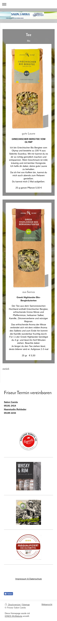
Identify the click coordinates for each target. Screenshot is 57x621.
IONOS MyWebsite (13, 616)
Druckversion (14, 604)
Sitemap (26, 604)
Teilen (9, 594)
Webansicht (46, 604)
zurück (6, 368)
